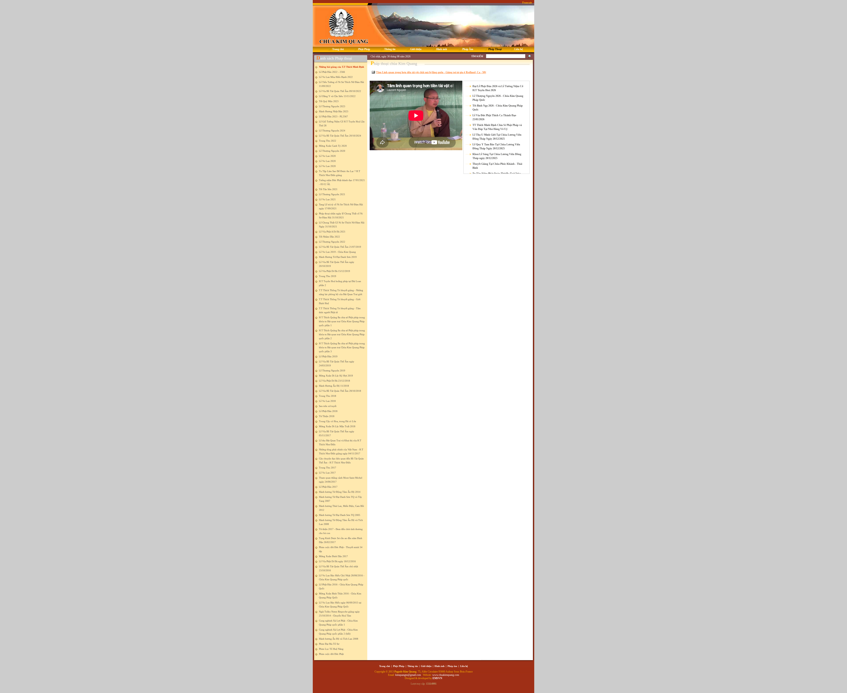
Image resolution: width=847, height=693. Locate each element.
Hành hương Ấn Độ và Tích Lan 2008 (338, 638)
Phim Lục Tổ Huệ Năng (331, 649)
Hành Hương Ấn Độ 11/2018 (334, 385)
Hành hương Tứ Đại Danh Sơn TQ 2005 (339, 515)
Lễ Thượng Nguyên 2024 (332, 130)
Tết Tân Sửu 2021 (328, 189)
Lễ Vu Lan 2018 (327, 401)
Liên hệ (464, 666)
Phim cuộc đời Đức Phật (331, 654)
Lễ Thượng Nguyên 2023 (332, 106)
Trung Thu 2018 (327, 396)
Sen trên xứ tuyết (327, 406)
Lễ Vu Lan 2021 (327, 199)
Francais (527, 2)
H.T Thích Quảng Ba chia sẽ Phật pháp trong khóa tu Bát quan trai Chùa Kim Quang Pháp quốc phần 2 (342, 334)
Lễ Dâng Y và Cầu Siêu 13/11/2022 (337, 96)
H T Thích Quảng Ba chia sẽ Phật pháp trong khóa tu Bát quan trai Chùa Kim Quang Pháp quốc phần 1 (342, 321)
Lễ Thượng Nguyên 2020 (332, 151)
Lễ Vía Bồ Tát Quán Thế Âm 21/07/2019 (340, 246)
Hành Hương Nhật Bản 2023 (333, 111)
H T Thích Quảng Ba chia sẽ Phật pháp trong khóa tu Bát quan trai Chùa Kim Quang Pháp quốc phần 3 (342, 347)
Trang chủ (384, 666)
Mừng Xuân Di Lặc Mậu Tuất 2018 (337, 426)
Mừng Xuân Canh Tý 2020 (333, 145)
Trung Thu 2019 (327, 276)
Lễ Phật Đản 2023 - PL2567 (333, 116)
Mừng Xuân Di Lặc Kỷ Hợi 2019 (336, 375)
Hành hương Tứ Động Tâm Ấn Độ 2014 (339, 492)
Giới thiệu (426, 666)
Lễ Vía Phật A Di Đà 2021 (332, 231)
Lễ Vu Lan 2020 (327, 156)
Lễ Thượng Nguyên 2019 (332, 370)
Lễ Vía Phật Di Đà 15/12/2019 (334, 271)
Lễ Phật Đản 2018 (328, 411)
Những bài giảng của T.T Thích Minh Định (341, 67)
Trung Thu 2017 (327, 467)
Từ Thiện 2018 (326, 416)
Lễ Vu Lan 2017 (327, 472)
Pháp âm (452, 666)
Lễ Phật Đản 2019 (328, 356)
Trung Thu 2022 (327, 140)
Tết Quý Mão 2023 (329, 101)
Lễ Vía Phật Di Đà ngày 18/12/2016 (337, 561)
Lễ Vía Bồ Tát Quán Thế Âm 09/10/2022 (340, 91)
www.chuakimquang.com (445, 674)
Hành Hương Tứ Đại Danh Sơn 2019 (338, 257)
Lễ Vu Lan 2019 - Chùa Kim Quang (337, 252)
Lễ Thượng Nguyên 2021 (332, 194)
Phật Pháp (398, 666)
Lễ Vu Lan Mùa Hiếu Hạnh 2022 (336, 77)
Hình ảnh (439, 666)
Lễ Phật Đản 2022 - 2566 (332, 72)
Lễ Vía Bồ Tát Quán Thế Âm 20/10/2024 (340, 135)
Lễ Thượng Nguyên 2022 (332, 241)
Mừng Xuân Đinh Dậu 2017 (333, 556)
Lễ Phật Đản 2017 (328, 486)
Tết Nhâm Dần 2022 (329, 236)
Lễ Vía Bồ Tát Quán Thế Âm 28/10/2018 (340, 391)
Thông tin (412, 666)
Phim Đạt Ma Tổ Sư (329, 643)
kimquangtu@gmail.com (408, 674)
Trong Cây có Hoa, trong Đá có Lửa (337, 421)
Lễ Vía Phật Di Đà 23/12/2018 (334, 380)
